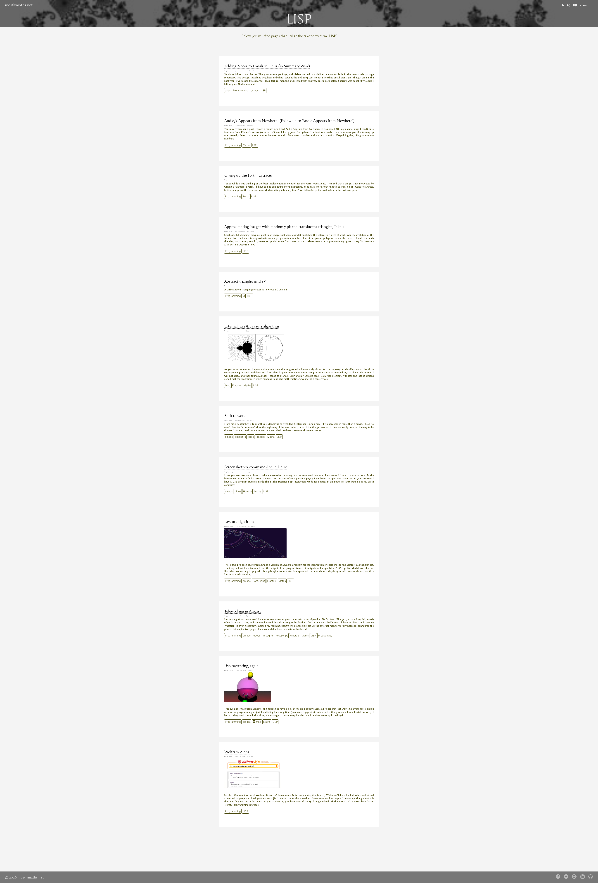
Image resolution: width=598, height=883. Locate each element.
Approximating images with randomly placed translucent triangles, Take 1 (284, 226)
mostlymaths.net (19, 5)
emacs (254, 90)
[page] (562, 5)
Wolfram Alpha (237, 751)
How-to (247, 491)
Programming (241, 90)
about (584, 5)
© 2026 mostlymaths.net (24, 877)
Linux (238, 491)
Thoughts (240, 436)
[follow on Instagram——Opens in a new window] (575, 876)
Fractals (237, 385)
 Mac (257, 721)
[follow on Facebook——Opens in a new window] (559, 876)
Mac (227, 385)
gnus (228, 90)
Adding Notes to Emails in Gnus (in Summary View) (267, 65)
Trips (251, 436)
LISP (263, 90)
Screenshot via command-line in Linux (255, 466)
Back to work (234, 415)
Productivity (325, 635)
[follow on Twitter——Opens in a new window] (567, 876)
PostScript (259, 580)
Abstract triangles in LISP (245, 281)
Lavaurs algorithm (239, 521)
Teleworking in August (242, 610)
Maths (246, 145)
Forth (246, 196)
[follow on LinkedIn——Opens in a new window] (583, 876)
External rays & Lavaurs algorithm (251, 325)
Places (256, 635)
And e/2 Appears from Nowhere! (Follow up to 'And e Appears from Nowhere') (289, 120)
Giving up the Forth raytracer (248, 175)
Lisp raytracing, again (241, 665)
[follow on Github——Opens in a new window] (591, 876)
